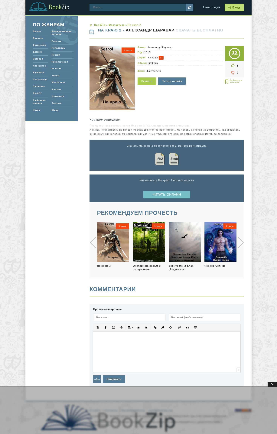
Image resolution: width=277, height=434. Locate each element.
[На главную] (53, 7)
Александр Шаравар (150, 30)
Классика (38, 72)
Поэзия (56, 55)
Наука (36, 110)
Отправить (113, 379)
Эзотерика (58, 96)
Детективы (39, 45)
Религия (56, 68)
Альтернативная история (61, 32)
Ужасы (55, 75)
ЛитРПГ (37, 93)
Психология (40, 79)
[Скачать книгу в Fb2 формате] (159, 159)
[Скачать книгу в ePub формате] (173, 159)
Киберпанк (39, 66)
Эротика (57, 103)
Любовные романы (39, 101)
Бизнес (37, 31)
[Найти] (189, 7)
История (38, 59)
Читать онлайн (166, 194)
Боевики (38, 38)
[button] (97, 327)
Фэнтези (56, 89)
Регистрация (211, 7)
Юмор (55, 110)
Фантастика (154, 71)
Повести (57, 41)
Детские (38, 52)
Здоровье (39, 86)
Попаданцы (58, 48)
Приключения (60, 62)
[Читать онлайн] (172, 75)
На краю (153, 57)
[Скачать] (147, 75)
